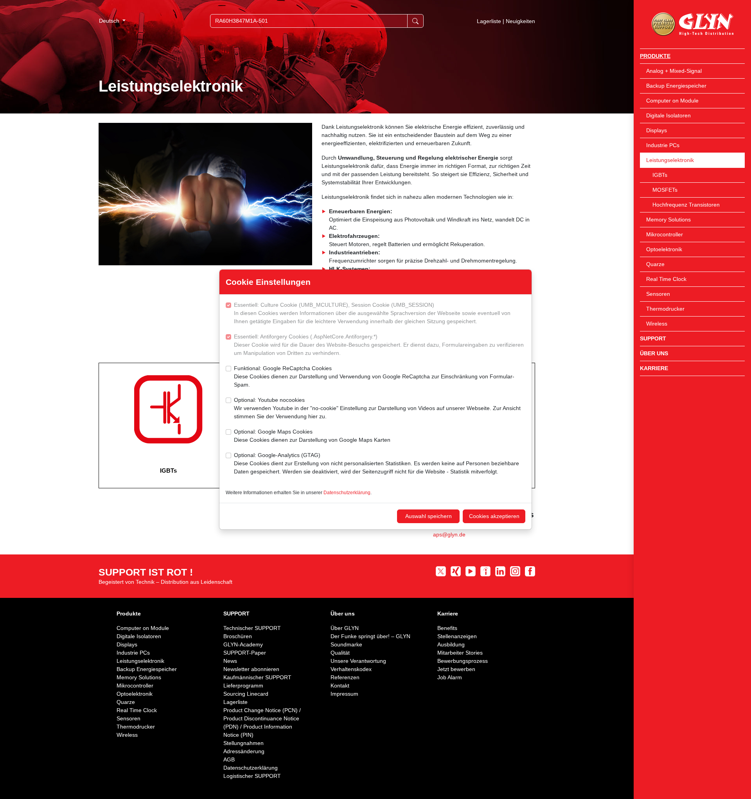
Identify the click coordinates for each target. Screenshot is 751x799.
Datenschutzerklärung (346, 492)
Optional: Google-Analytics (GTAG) (376, 463)
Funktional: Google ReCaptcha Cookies (374, 376)
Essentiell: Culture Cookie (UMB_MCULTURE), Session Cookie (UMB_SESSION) (372, 313)
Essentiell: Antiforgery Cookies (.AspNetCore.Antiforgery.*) (379, 344)
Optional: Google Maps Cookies (312, 435)
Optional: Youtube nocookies (377, 408)
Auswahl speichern (428, 516)
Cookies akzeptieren (494, 516)
